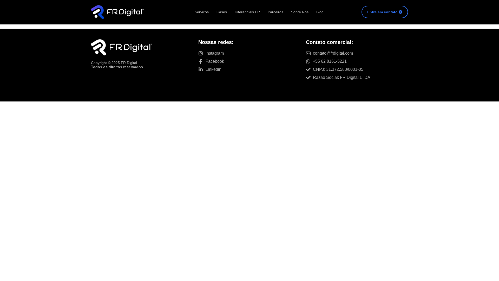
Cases (221, 12)
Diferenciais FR (247, 12)
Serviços (202, 12)
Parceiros (275, 12)
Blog (320, 12)
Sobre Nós (299, 12)
